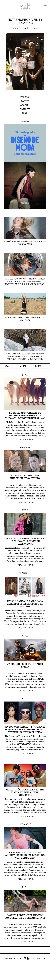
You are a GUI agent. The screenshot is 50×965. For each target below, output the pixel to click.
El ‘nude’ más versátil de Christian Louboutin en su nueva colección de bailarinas (25, 415)
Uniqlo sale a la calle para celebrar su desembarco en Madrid (25, 604)
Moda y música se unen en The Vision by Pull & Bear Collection (25, 792)
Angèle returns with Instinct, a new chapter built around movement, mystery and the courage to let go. (25, 282)
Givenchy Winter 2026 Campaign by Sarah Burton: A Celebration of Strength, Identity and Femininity (25, 356)
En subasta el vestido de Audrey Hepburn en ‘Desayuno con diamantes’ (25, 855)
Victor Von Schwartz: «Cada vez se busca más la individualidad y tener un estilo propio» (25, 729)
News (22, 573)
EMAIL (25, 113)
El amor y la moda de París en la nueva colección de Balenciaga (25, 541)
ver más (31, 439)
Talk (28, 448)
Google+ (5, 963)
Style (25, 375)
